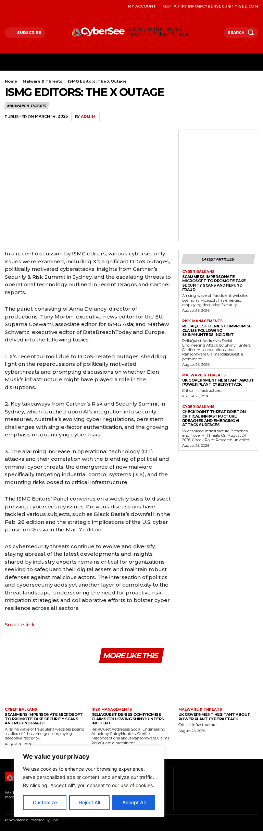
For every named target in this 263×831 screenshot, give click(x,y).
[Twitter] (32, 6)
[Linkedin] (235, 117)
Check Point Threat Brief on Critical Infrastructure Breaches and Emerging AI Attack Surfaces (214, 418)
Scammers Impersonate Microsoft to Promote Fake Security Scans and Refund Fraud (214, 283)
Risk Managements (202, 321)
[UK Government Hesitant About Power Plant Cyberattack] (218, 686)
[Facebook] (6, 6)
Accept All (134, 802)
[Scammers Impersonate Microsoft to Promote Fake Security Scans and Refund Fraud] (45, 686)
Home (11, 81)
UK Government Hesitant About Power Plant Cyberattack (218, 382)
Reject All (89, 802)
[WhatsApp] (219, 117)
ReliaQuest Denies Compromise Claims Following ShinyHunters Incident (217, 330)
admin (88, 117)
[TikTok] (24, 6)
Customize (45, 802)
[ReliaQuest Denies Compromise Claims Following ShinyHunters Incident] (131, 686)
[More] (251, 117)
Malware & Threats (42, 81)
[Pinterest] (203, 117)
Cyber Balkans (198, 272)
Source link (20, 624)
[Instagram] (15, 6)
